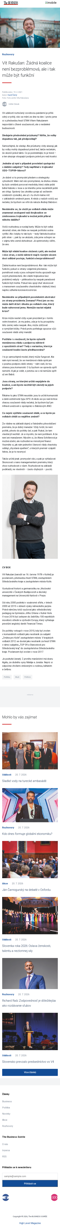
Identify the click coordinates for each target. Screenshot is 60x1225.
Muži (17, 677)
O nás (5, 1144)
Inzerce (6, 1150)
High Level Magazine (30, 1223)
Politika (7, 677)
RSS (4, 1156)
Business (7, 1101)
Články (5, 1094)
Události (6, 774)
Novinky (6, 1113)
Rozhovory (8, 54)
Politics (27, 677)
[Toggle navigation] (51, 3)
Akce (5, 883)
